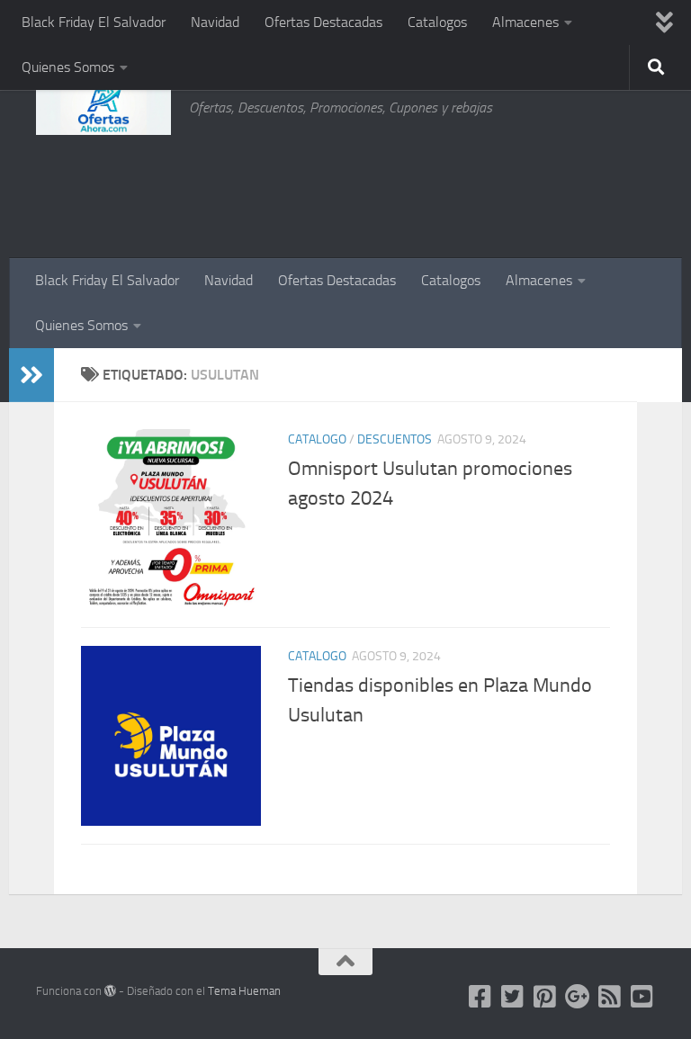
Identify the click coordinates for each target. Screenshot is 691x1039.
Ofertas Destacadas (323, 22)
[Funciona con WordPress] (110, 991)
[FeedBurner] (610, 996)
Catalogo (317, 439)
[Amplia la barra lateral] (31, 375)
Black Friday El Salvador (94, 22)
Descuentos (394, 439)
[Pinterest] (545, 996)
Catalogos (437, 22)
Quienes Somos (68, 67)
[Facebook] (480, 996)
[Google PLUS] (577, 996)
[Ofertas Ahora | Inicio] (103, 108)
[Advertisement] (565, 184)
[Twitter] (512, 996)
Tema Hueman (244, 991)
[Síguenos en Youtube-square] (642, 996)
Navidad (215, 22)
